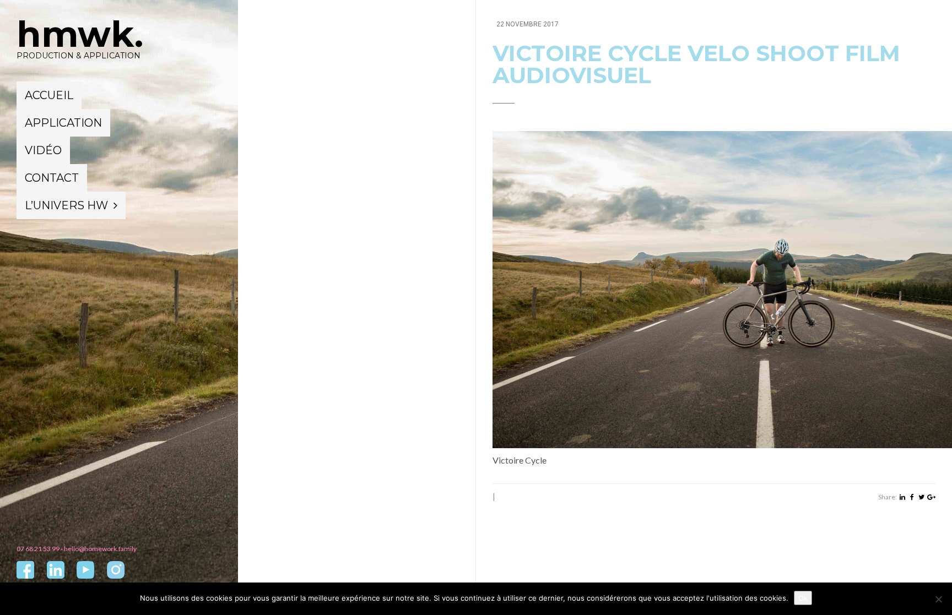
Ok (803, 598)
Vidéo (43, 150)
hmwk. (80, 34)
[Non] (938, 599)
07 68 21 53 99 (38, 549)
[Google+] (931, 497)
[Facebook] (912, 497)
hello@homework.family (100, 549)
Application (63, 122)
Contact (52, 177)
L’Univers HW (66, 205)
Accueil (49, 95)
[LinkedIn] (902, 497)
